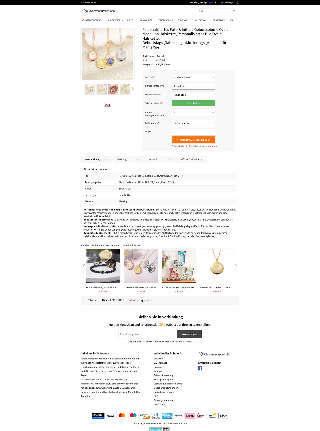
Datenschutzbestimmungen (156, 341)
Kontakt (158, 371)
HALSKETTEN (115, 20)
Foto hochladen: (153, 103)
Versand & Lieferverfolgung (168, 383)
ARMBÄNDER (146, 20)
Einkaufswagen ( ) (229, 2)
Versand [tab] (153, 159)
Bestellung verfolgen (199, 2)
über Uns (158, 358)
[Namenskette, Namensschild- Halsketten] (98, 10)
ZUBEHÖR (183, 20)
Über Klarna (160, 404)
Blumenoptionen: (154, 85)
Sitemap (158, 367)
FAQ (156, 396)
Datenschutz (160, 362)
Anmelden (189, 334)
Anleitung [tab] (121, 159)
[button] (84, 266)
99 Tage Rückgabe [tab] (189, 159)
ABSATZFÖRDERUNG (92, 20)
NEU (232, 20)
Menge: (148, 131)
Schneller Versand (88, 2)
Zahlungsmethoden (164, 400)
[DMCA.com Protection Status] (159, 428)
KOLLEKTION (200, 20)
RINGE (130, 20)
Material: (150, 77)
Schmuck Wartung (163, 375)
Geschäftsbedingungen (166, 387)
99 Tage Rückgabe (164, 379)
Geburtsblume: (153, 94)
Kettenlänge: (152, 123)
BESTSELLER (219, 20)
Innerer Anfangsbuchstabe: (155, 114)
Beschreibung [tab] (92, 159)
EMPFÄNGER (165, 20)
